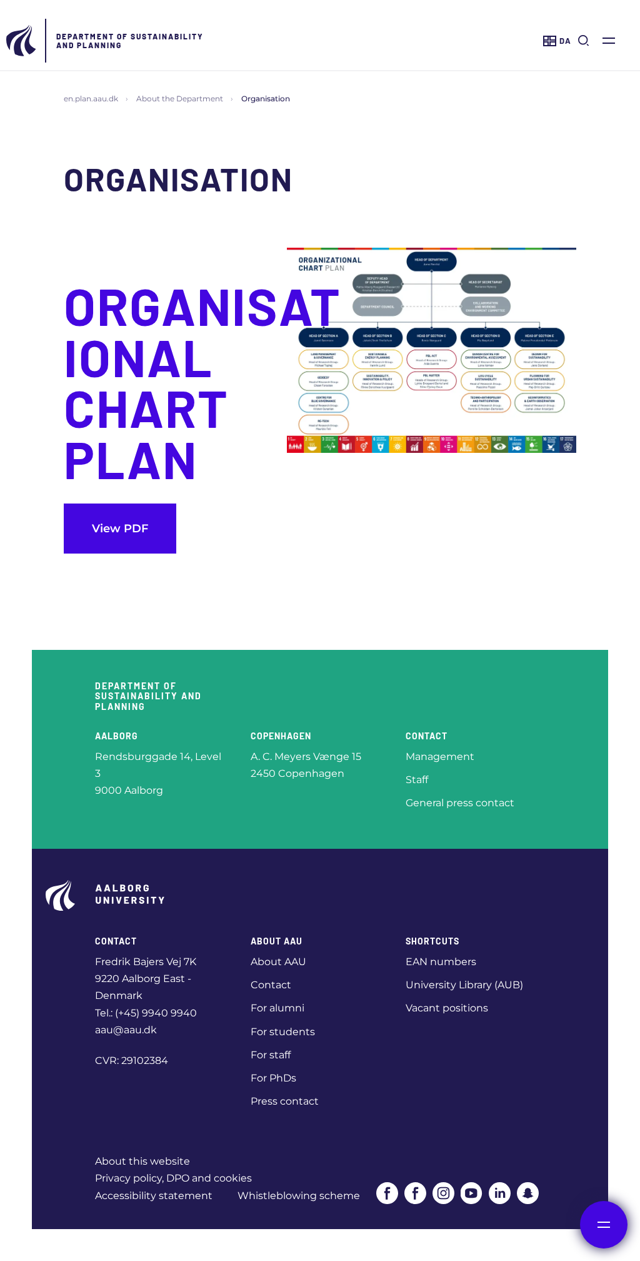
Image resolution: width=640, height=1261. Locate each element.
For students (283, 1032)
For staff (271, 1055)
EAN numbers (441, 962)
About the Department (179, 98)
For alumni (277, 1008)
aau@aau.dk (126, 1030)
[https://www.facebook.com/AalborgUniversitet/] (387, 1193)
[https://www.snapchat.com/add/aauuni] (528, 1193)
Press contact (285, 1101)
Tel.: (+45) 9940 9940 (146, 1013)
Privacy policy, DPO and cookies (173, 1178)
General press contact (460, 803)
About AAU (278, 962)
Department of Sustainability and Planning (130, 40)
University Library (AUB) (464, 985)
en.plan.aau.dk (91, 98)
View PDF (120, 528)
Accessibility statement (153, 1196)
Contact (271, 985)
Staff (417, 780)
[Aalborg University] (22, 41)
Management (440, 756)
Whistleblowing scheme (299, 1196)
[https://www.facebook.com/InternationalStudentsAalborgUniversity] (415, 1193)
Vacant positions (447, 1008)
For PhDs (273, 1078)
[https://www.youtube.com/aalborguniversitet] (471, 1193)
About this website (142, 1161)
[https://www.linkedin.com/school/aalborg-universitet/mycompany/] (500, 1193)
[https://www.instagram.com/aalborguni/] (443, 1193)
